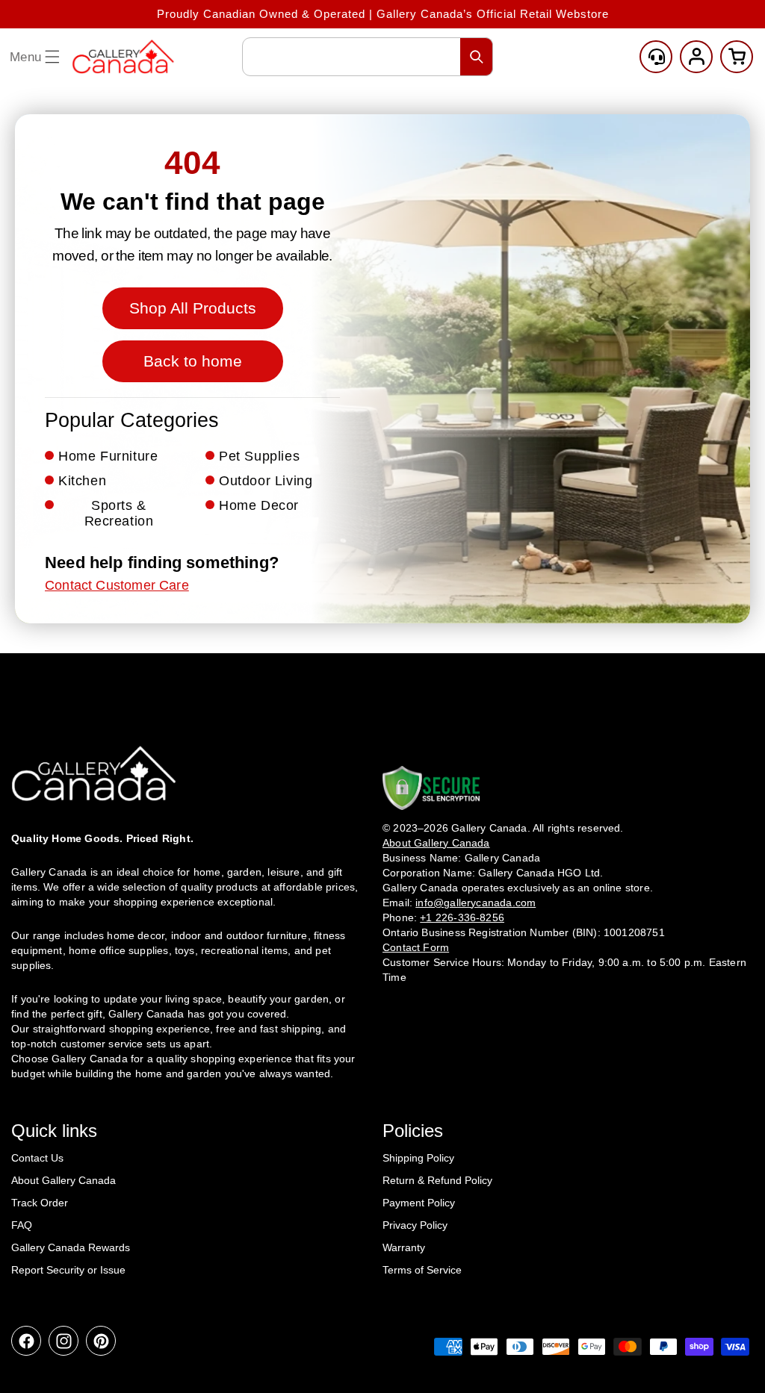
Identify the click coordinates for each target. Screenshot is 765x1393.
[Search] (476, 56)
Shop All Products (192, 308)
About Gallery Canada (63, 1180)
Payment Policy (418, 1203)
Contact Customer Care (117, 585)
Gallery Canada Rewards (70, 1247)
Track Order (39, 1203)
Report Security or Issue (68, 1270)
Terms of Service (422, 1270)
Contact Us (37, 1158)
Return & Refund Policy (437, 1180)
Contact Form (415, 947)
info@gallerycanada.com (475, 903)
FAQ (21, 1225)
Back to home (192, 361)
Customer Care (655, 56)
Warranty (403, 1247)
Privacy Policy (414, 1225)
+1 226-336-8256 (462, 917)
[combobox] (367, 56)
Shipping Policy (418, 1158)
